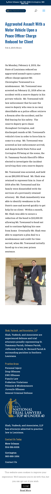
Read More (25, 490)
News (19, 48)
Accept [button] (26, 486)
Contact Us (11, 462)
